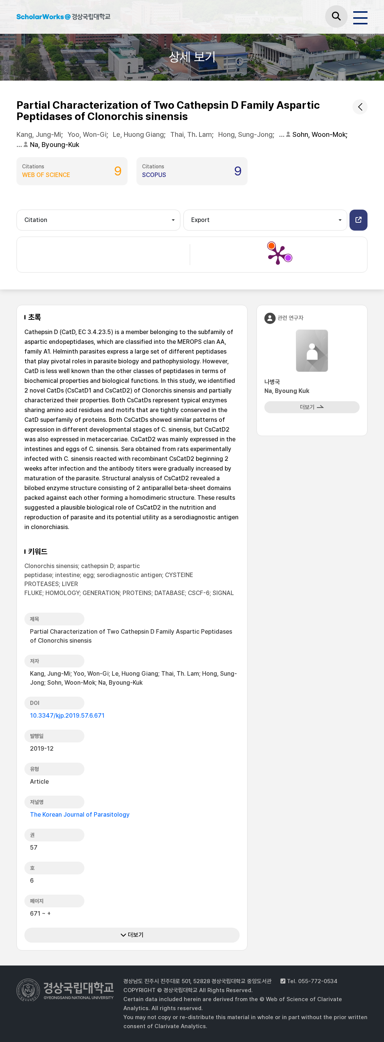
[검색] (336, 16)
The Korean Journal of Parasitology (80, 814)
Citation (35, 219)
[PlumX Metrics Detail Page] (277, 254)
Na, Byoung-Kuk (54, 144)
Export (200, 219)
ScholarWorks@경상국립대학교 (63, 18)
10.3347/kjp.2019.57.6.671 (67, 715)
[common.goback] (360, 106)
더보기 (135, 935)
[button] (359, 220)
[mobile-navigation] (360, 16)
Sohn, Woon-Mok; (320, 134)
